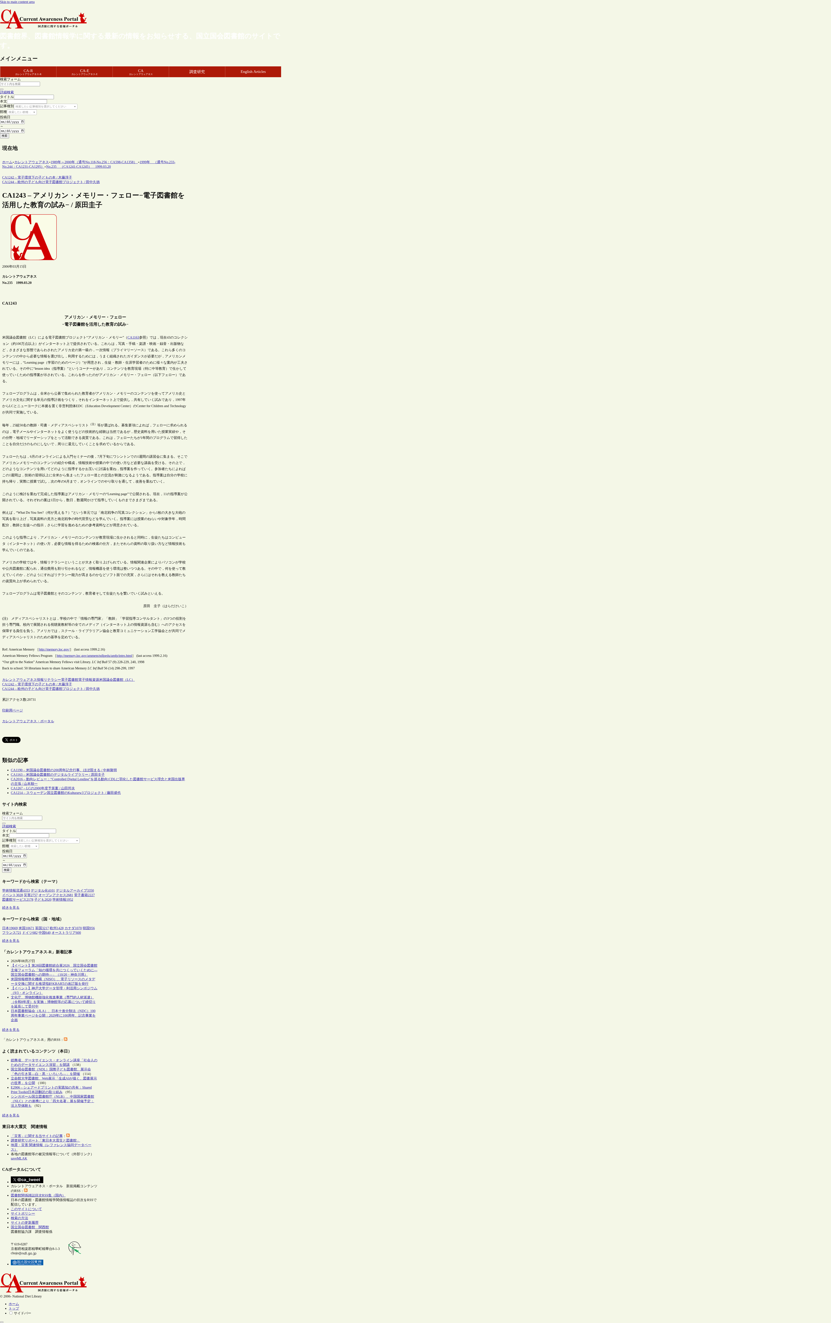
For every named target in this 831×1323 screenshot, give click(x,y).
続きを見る (10, 907)
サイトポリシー (23, 1213)
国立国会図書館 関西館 (30, 1227)
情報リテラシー (49, 679)
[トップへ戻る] (1, 1322)
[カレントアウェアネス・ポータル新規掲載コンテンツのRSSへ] (25, 1191)
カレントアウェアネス (19, 679)
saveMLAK (19, 1158)
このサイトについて (26, 1209)
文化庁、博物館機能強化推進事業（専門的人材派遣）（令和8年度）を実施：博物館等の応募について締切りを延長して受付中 (53, 1001)
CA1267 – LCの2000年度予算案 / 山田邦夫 (43, 788)
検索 (4, 135)
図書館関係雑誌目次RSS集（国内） (38, 1195)
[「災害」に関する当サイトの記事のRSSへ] (68, 1136)
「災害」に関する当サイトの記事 (37, 1136)
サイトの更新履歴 (25, 1222)
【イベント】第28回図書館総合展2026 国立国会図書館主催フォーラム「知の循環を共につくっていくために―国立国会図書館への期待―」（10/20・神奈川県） (54, 970)
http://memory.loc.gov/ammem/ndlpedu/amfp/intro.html (94, 656)
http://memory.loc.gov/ (54, 649)
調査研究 (197, 72)
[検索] (1, 89)
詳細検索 (7, 92)
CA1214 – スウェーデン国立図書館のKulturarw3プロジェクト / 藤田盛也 (66, 793)
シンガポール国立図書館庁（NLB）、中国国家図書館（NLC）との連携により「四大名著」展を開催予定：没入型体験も (52, 1101)
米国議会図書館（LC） (117, 679)
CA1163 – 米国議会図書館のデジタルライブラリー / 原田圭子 (58, 774)
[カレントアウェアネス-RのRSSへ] (65, 1039)
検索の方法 (19, 1218)
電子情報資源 (88, 679)
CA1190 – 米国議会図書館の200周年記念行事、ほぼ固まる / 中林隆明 (64, 770)
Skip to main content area (17, 2)
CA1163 (133, 337)
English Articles (253, 71)
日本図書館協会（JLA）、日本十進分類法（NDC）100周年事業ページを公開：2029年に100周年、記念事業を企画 (53, 1015)
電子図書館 (69, 679)
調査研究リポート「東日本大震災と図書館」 (45, 1140)
